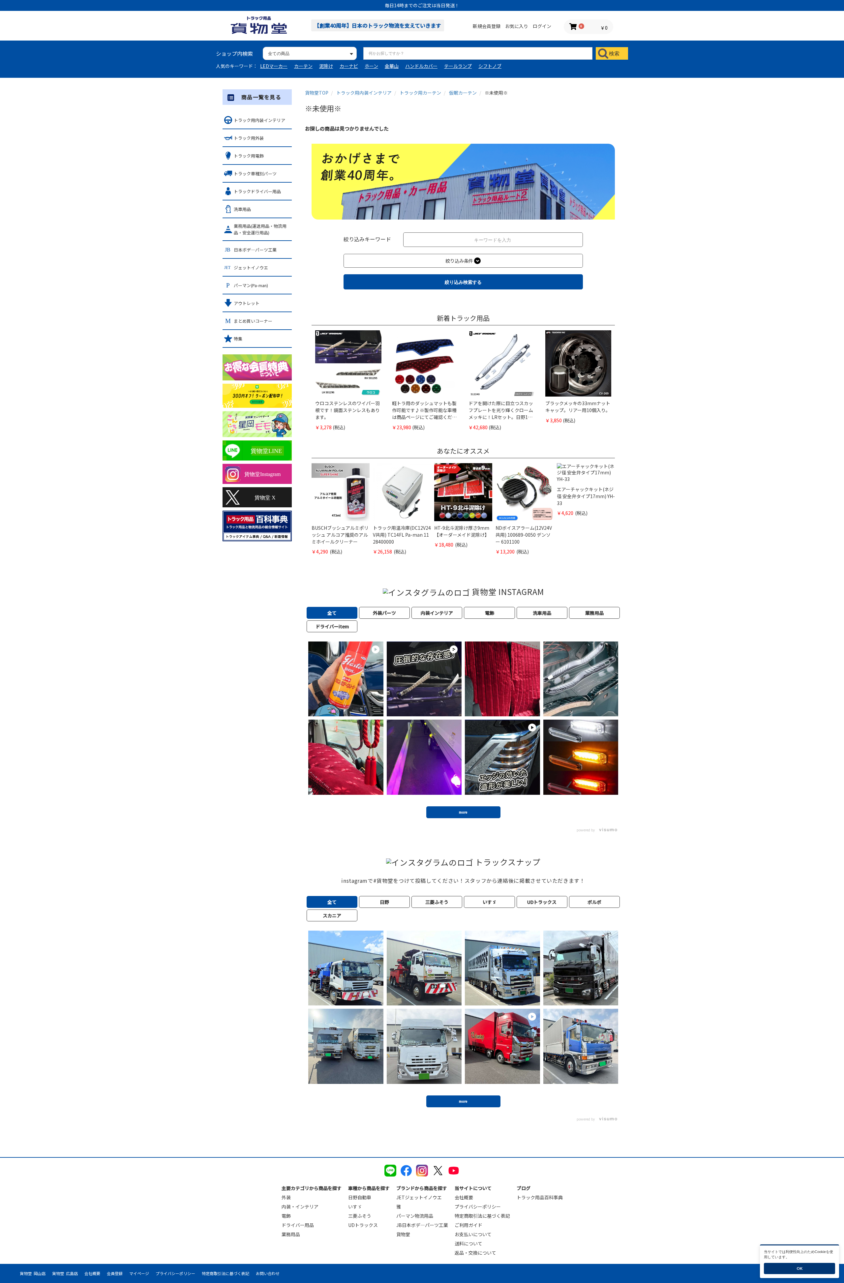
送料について (468, 1243)
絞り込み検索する (463, 282)
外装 (286, 1197)
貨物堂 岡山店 (32, 1273)
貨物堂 (403, 1234)
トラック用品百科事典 (540, 1197)
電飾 (286, 1215)
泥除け (326, 66)
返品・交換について (475, 1252)
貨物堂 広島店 (65, 1273)
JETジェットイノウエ (419, 1197)
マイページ (139, 1273)
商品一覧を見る (261, 97)
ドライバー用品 (298, 1225)
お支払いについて (473, 1234)
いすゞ (355, 1206)
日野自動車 (359, 1197)
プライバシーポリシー (478, 1206)
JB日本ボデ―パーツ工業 (422, 1225)
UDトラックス (363, 1225)
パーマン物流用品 (414, 1215)
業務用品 (291, 1234)
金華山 (392, 66)
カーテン (303, 66)
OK (799, 1268)
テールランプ (458, 66)
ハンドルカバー (421, 66)
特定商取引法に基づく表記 (482, 1215)
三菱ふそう (359, 1215)
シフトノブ (489, 66)
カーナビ (349, 66)
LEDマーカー (273, 66)
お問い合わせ (268, 1273)
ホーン (371, 66)
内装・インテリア (300, 1206)
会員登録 (115, 1273)
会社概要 (464, 1197)
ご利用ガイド (468, 1225)
